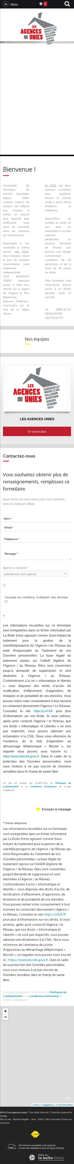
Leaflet (36, 1104)
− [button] (5, 1017)
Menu (13, 4)
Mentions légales (21, 1119)
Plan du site (5, 1119)
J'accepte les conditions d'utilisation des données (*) (36, 599)
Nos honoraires (53, 1119)
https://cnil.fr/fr (43, 711)
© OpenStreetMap (64, 1104)
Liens (33, 1119)
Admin (41, 1119)
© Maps (47, 1104)
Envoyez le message (56, 809)
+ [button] (5, 1011)
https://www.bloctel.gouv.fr (21, 756)
